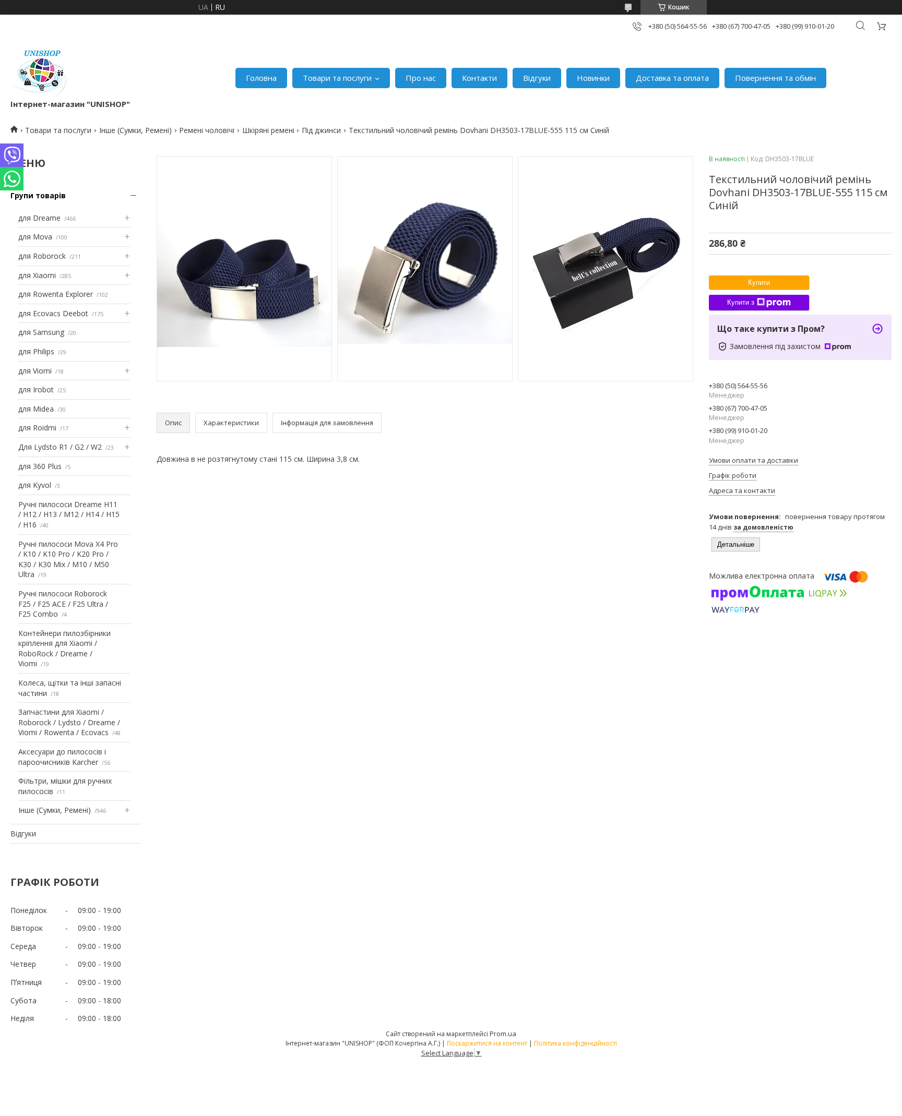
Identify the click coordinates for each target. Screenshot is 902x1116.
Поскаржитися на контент (487, 1043)
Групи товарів (38, 195)
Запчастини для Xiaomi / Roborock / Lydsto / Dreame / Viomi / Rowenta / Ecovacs (69, 722)
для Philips (36, 351)
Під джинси (321, 130)
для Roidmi (37, 428)
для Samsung (41, 332)
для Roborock (42, 256)
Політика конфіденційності (575, 1043)
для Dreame (39, 218)
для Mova (35, 237)
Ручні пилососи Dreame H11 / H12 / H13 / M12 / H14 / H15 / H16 (69, 514)
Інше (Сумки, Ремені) (135, 130)
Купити (759, 282)
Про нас (421, 78)
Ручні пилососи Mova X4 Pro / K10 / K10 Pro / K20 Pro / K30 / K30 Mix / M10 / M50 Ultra (68, 559)
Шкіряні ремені (268, 130)
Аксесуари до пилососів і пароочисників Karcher (62, 757)
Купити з (740, 302)
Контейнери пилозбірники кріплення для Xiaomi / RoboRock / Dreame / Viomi (64, 648)
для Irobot (36, 389)
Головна (261, 78)
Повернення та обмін (775, 78)
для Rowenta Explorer (55, 294)
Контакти (479, 78)
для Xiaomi (37, 275)
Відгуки (537, 78)
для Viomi (35, 371)
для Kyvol (34, 485)
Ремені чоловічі (206, 130)
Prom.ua (503, 1033)
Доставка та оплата (672, 78)
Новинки (593, 78)
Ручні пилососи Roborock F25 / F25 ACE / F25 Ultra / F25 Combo (63, 604)
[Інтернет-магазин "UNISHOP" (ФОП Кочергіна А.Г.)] (41, 73)
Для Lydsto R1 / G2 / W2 (60, 447)
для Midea (36, 409)
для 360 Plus (40, 466)
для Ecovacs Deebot (53, 313)
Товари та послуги (337, 78)
